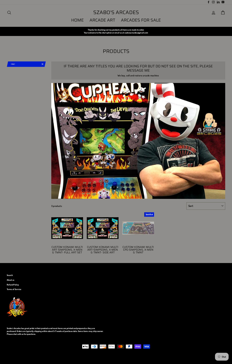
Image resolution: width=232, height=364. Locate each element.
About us (10, 280)
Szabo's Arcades (116, 12)
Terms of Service (14, 289)
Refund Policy (13, 284)
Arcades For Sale (141, 20)
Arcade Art (102, 20)
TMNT (13, 64)
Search (10, 275)
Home (77, 20)
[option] (116, 31)
